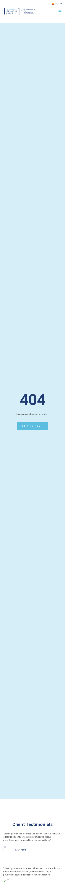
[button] (60, 11)
